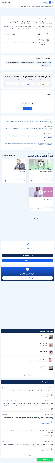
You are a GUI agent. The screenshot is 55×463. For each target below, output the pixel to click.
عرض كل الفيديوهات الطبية (8, 155)
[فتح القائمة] (53, 2)
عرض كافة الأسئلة (27, 148)
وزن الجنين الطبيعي (47, 199)
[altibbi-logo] (46, 2)
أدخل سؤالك (27, 260)
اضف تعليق (26, 108)
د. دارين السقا (43, 351)
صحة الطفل (4, 387)
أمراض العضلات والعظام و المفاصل (9, 400)
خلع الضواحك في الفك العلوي (43, 62)
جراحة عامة (44, 368)
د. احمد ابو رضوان (41, 39)
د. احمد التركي (43, 367)
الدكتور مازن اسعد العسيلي (45, 409)
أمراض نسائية (4, 414)
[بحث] (9, 2)
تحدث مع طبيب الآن (27, 255)
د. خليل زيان (44, 336)
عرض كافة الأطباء (27, 375)
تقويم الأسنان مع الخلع (45, 65)
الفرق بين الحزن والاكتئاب (46, 171)
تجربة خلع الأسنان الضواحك (27, 62)
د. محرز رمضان (43, 359)
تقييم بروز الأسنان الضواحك (12, 62)
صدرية (45, 337)
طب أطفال (44, 345)
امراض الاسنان (31, 6)
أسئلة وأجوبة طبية (40, 6)
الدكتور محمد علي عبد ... (45, 396)
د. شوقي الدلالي (43, 343)
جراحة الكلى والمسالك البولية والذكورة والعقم (37, 360)
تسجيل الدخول (4, 2)
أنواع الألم (22, 171)
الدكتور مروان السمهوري (45, 423)
